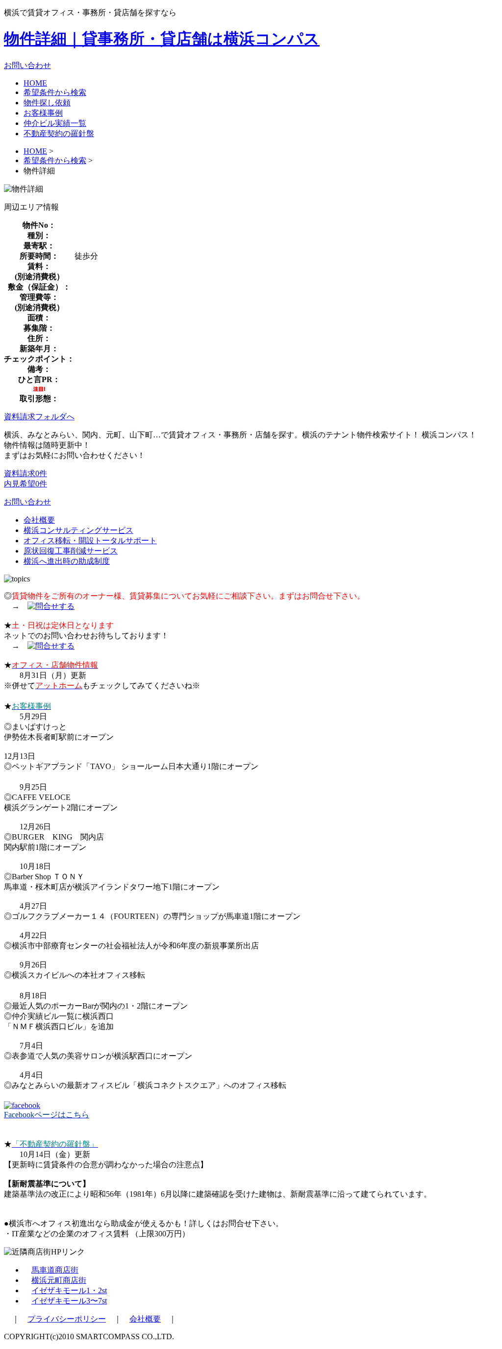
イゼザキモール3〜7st (69, 1301)
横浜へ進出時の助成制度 (67, 561)
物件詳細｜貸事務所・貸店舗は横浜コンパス (162, 39)
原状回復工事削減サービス (71, 551)
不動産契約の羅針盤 (59, 133)
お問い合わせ (27, 65)
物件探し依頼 (47, 102)
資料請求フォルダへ (39, 416)
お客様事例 (43, 113)
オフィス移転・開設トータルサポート (90, 540)
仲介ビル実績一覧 (55, 123)
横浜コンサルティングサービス (78, 530)
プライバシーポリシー (66, 1319)
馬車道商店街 (54, 1270)
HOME (35, 83)
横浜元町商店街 (58, 1280)
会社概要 (39, 520)
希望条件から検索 (55, 92)
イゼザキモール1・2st (69, 1290)
